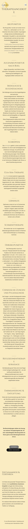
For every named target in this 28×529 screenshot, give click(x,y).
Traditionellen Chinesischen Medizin (14, 44)
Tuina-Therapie (19, 50)
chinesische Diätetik (9, 50)
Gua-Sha (6, 176)
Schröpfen (7, 145)
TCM (10, 307)
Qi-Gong (10, 52)
